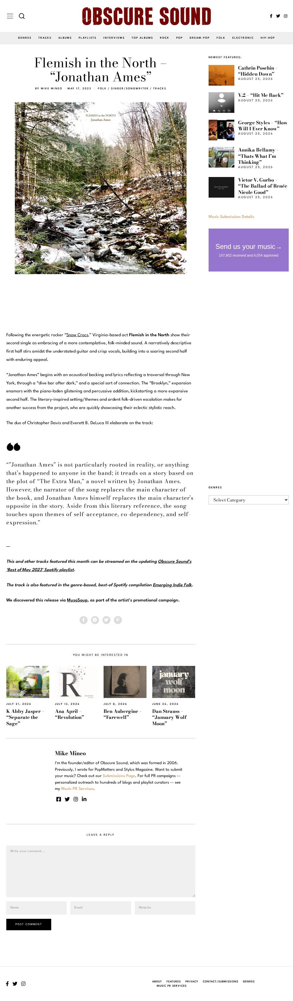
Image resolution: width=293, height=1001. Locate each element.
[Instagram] (285, 16)
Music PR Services (172, 986)
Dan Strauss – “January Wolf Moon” (169, 717)
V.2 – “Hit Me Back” (261, 95)
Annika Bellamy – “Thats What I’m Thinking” (258, 156)
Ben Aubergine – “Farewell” (123, 714)
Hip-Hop (268, 38)
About (157, 981)
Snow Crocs (77, 335)
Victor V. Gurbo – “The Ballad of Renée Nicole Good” (262, 186)
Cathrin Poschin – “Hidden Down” (258, 71)
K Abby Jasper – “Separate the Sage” (25, 717)
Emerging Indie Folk (172, 585)
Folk (221, 38)
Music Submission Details (231, 217)
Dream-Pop (200, 38)
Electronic (243, 38)
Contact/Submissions (220, 981)
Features (174, 981)
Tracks (45, 38)
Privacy (191, 981)
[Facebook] (271, 16)
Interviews (114, 38)
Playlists (87, 38)
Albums (65, 38)
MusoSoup (77, 600)
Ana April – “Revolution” (69, 714)
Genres (24, 38)
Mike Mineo (51, 88)
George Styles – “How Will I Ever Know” (263, 125)
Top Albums (142, 38)
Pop (179, 38)
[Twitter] (278, 16)
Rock (164, 38)
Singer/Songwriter (130, 88)
